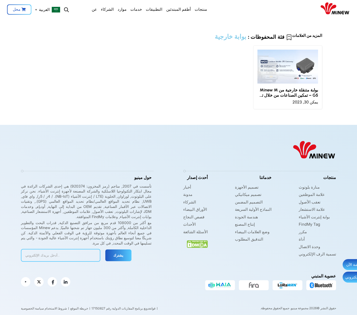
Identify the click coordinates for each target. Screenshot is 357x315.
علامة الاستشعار (312, 209)
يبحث (66, 9)
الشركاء (107, 9)
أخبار (187, 187)
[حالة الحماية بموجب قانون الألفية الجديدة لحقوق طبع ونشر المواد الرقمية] (197, 244)
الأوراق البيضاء (195, 209)
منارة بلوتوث (309, 187)
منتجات (201, 9)
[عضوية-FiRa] (254, 285)
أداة (302, 239)
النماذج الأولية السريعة (253, 209)
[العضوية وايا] (220, 285)
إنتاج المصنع (245, 224)
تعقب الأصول (309, 202)
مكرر (303, 231)
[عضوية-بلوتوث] (321, 285)
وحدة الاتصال (309, 246)
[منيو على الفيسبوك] (52, 281)
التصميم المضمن (249, 202)
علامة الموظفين (312, 194)
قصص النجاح (193, 216)
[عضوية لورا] (287, 285)
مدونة (187, 194)
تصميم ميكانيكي (248, 194)
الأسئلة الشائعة (195, 231)
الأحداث (189, 224)
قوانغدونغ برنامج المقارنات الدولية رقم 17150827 (123, 308)
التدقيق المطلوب (249, 239)
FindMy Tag (309, 224)
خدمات (136, 9)
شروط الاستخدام (56, 308)
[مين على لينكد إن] (65, 281)
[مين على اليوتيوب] (25, 281)
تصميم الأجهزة (246, 187)
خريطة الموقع (79, 308)
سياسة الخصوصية (32, 308)
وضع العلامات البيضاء (252, 231)
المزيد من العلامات (307, 35)
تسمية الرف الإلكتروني (317, 254)
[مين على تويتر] (39, 281)
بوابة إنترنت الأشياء (314, 216)
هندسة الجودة (246, 216)
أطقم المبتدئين (178, 9)
